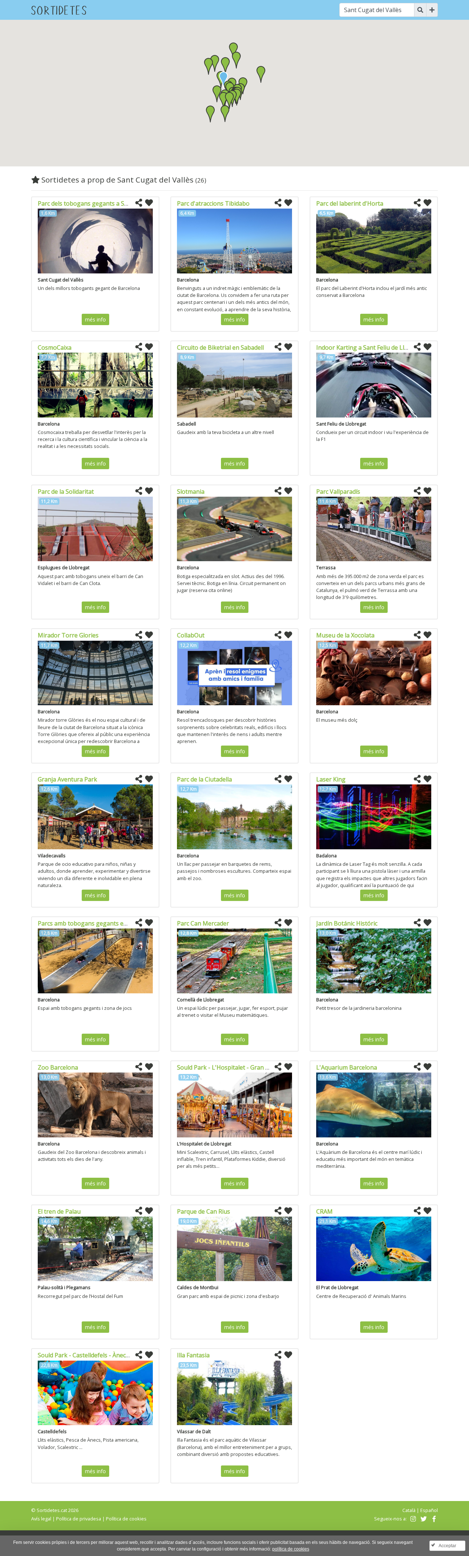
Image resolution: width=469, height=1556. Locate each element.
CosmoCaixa (54, 347)
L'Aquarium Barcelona (346, 1067)
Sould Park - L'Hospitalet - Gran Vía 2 (227, 1067)
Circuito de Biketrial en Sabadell (220, 347)
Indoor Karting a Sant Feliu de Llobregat (371, 347)
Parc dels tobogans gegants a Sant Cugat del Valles (108, 203)
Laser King (331, 779)
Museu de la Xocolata (345, 635)
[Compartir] (139, 203)
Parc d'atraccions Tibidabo (213, 203)
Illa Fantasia (193, 1355)
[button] (225, 65)
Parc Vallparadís (338, 492)
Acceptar (447, 1545)
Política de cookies (126, 1518)
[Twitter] (422, 1518)
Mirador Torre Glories (68, 635)
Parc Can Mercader (203, 923)
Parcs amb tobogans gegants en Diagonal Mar (102, 923)
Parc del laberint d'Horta (349, 203)
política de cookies (290, 1549)
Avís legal (41, 1518)
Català (409, 1510)
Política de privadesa (78, 1518)
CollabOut (190, 635)
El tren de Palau (59, 1211)
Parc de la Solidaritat (66, 492)
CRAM (324, 1211)
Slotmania (190, 492)
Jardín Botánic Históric (346, 923)
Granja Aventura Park (67, 779)
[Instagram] (412, 1518)
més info (95, 319)
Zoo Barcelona (58, 1067)
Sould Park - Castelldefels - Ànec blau (88, 1355)
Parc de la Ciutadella (204, 779)
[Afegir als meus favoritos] (149, 203)
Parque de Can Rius (203, 1211)
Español (429, 1510)
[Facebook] (433, 1518)
